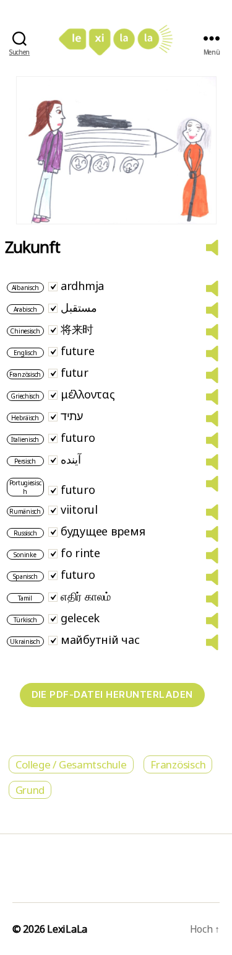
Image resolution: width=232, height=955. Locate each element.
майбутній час (100, 639)
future (77, 350)
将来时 (77, 329)
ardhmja (82, 285)
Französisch (177, 764)
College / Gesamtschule (71, 764)
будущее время (103, 531)
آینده (71, 459)
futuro (78, 437)
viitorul (79, 509)
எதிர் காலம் (86, 596)
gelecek (80, 617)
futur (74, 372)
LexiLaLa (67, 929)
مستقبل (79, 307)
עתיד (72, 415)
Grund (30, 790)
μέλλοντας (88, 394)
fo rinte (80, 552)
